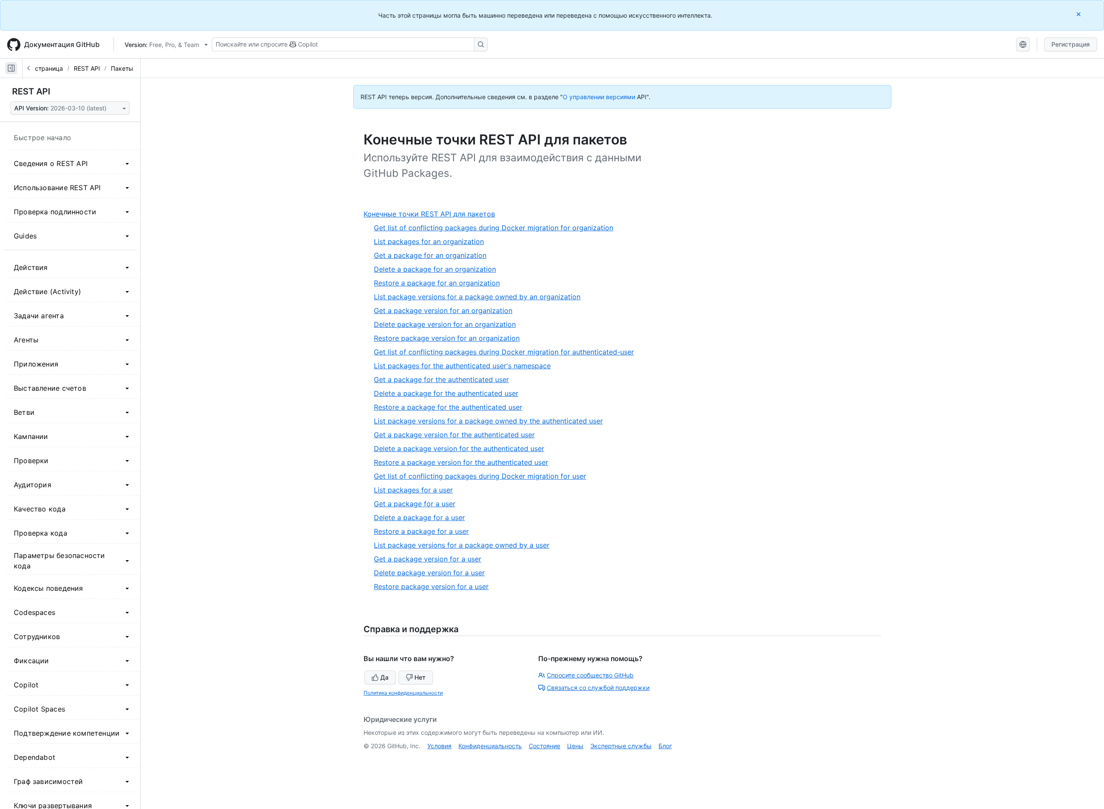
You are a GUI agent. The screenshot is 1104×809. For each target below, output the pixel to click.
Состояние (544, 745)
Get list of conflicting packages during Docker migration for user (480, 476)
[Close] (1079, 14)
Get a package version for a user (427, 559)
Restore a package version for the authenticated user (461, 462)
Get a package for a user (414, 503)
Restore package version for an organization (447, 338)
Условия (439, 745)
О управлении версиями (599, 96)
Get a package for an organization (430, 255)
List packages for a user (413, 490)
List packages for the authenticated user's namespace (462, 365)
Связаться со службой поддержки (598, 687)
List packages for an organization (429, 241)
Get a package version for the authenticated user (454, 434)
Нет (420, 677)
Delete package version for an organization (445, 324)
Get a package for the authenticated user (441, 379)
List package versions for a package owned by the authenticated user (488, 421)
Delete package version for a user (429, 572)
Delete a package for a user (419, 517)
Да (384, 677)
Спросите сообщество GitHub (590, 675)
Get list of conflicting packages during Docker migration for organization (493, 227)
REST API (87, 68)
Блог (665, 745)
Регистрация (1070, 44)
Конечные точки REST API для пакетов (433, 214)
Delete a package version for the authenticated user (459, 448)
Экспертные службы (621, 745)
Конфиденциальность (490, 745)
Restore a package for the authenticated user (448, 407)
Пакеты (122, 68)
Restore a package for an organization (437, 283)
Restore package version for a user (431, 586)
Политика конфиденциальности (403, 693)
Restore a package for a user (421, 531)
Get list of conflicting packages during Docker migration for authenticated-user (504, 352)
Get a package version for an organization (443, 310)
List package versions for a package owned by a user (461, 545)
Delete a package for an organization (435, 269)
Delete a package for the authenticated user (446, 393)
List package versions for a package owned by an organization (477, 296)
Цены (575, 745)
